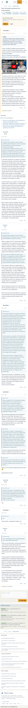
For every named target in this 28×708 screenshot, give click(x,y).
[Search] (26, 2)
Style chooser (5, 701)
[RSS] (21, 704)
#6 (25, 484)
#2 (25, 136)
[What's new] (23, 2)
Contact (3, 703)
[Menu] (2, 2)
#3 (25, 229)
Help (18, 703)
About (7, 703)
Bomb (4, 13)
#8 (25, 533)
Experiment (8, 13)
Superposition (23, 13)
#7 (25, 512)
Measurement (16, 13)
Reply (21, 107)
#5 (25, 394)
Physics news (3, 118)
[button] (24, 33)
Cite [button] (24, 107)
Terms (11, 703)
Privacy (14, 703)
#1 (25, 33)
